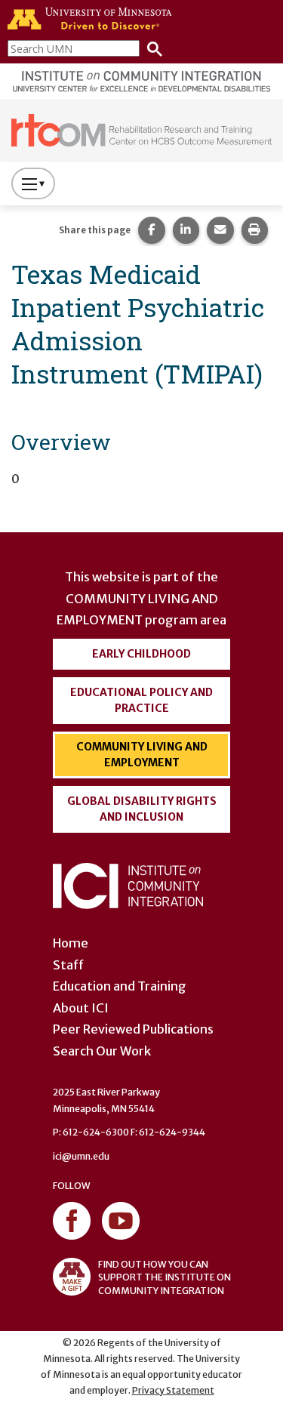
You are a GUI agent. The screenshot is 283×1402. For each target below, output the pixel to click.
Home (70, 943)
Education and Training (119, 986)
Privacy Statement (173, 1390)
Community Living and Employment (142, 754)
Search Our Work (102, 1050)
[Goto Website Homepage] (141, 129)
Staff (68, 964)
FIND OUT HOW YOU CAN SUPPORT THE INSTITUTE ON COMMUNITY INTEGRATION (164, 1277)
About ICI (81, 1007)
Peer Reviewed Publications (133, 1029)
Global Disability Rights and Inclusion (142, 809)
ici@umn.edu (81, 1156)
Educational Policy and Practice (141, 700)
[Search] (151, 48)
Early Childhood (141, 654)
